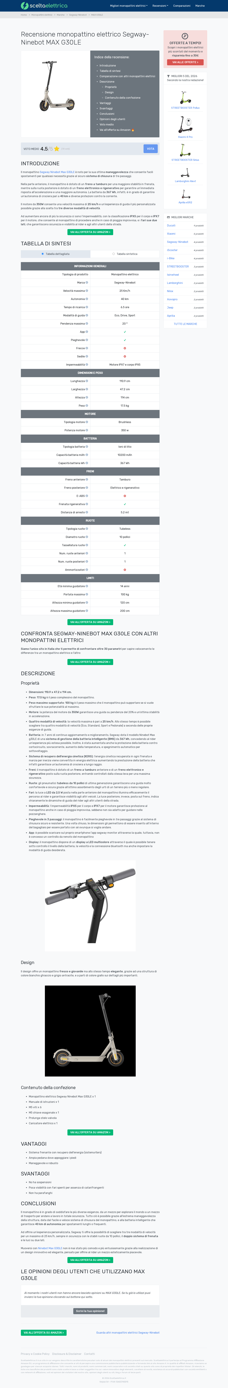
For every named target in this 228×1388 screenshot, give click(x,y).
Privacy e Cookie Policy (35, 1354)
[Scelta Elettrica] (44, 6)
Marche (200, 5)
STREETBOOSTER (178, 266)
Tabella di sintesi (110, 71)
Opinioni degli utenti (112, 119)
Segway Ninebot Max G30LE (57, 172)
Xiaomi (171, 233)
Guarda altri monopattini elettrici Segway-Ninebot (128, 1332)
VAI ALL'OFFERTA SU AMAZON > (90, 232)
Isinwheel (173, 274)
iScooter (172, 250)
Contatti (89, 1354)
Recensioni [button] (159, 5)
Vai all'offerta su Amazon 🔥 (117, 129)
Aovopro (172, 299)
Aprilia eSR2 (185, 202)
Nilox (170, 291)
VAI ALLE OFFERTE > (185, 62)
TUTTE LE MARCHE (185, 324)
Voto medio (107, 124)
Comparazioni (181, 5)
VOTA (151, 148)
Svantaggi (106, 108)
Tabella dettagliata (57, 254)
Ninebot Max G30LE (50, 1248)
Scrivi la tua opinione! (90, 1311)
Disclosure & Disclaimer (66, 1354)
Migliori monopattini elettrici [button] (128, 5)
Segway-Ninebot (177, 242)
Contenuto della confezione (122, 97)
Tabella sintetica (127, 254)
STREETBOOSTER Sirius (185, 159)
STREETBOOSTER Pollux (185, 107)
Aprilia (171, 315)
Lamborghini (175, 283)
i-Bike (170, 258)
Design (109, 92)
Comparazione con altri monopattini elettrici (127, 76)
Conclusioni (107, 113)
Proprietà (111, 87)
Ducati (171, 225)
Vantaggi (105, 103)
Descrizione (107, 81)
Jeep (170, 307)
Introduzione (108, 65)
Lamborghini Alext (185, 181)
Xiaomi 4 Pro (185, 136)
